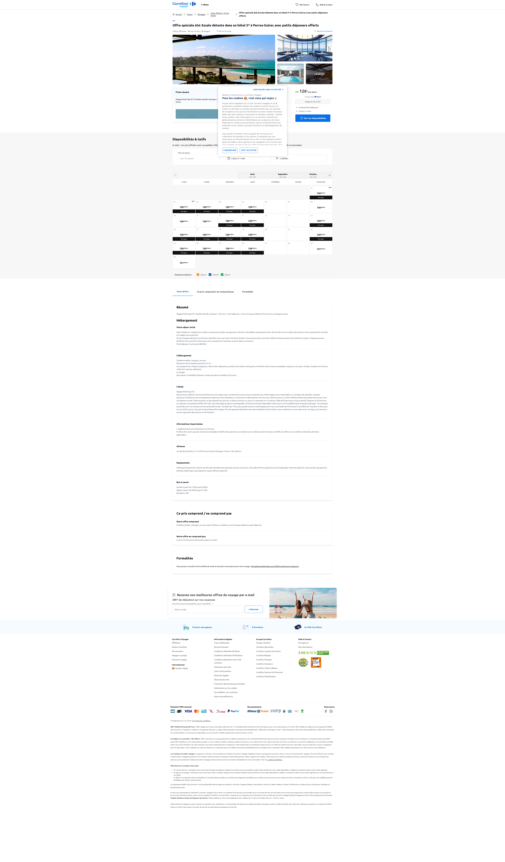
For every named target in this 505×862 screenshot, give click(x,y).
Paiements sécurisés (222, 667)
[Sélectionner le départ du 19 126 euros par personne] (252, 234)
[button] (224, 59)
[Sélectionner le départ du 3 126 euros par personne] (207, 206)
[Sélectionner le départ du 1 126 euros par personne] (321, 192)
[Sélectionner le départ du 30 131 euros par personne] (184, 261)
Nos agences (303, 643)
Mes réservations (305, 647)
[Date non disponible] (275, 206)
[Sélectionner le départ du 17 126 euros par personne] (207, 234)
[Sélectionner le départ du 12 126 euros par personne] (252, 220)
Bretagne (201, 14)
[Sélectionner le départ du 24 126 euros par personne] (207, 248)
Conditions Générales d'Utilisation (228, 655)
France (190, 14)
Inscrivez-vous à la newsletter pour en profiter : (192, 603)
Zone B (215, 274)
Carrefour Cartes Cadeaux (266, 668)
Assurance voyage (179, 659)
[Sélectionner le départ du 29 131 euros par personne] (321, 248)
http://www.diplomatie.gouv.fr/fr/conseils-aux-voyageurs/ (275, 566)
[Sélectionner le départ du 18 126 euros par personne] (229, 234)
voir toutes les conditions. (201, 721)
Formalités (247, 291)
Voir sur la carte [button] (224, 31)
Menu (206, 4)
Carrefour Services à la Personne (269, 672)
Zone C (228, 274)
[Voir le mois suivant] (329, 175)
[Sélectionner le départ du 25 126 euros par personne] (229, 248)
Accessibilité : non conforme (226, 692)
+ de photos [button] (319, 74)
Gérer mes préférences (223, 696)
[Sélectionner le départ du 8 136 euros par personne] (321, 206)
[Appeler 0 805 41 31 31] (315, 653)
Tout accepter (248, 150)
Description (183, 291)
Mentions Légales (221, 675)
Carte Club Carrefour (222, 671)
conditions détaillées (274, 760)
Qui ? (277, 152)
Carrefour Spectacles (264, 647)
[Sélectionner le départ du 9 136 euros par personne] (184, 220)
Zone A (203, 274)
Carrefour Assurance (264, 664)
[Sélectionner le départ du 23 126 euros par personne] (184, 248)
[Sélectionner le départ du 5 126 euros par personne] (252, 206)
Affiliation (176, 643)
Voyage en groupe (179, 655)
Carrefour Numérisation (266, 676)
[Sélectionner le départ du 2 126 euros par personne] (184, 206)
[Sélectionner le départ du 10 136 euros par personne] (207, 220)
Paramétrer (229, 150)
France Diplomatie (221, 643)
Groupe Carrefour (263, 643)
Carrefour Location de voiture (268, 651)
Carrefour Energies (264, 659)
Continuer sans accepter (267, 89)
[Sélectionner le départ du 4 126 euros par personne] (229, 206)
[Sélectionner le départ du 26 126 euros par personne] (252, 248)
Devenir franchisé (179, 647)
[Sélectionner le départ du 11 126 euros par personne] (229, 220)
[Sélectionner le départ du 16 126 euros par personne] (184, 234)
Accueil (179, 14)
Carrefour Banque (263, 655)
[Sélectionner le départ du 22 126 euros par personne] (321, 234)
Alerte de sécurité (221, 679)
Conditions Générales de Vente (227, 651)
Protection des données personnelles (229, 684)
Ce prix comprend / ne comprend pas (215, 291)
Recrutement (177, 651)
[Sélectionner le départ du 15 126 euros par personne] (321, 220)
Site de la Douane (221, 647)
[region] (252, 121)
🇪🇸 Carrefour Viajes (180, 668)
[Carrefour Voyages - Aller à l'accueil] (184, 5)
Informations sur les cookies (225, 688)
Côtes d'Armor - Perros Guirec (220, 14)
